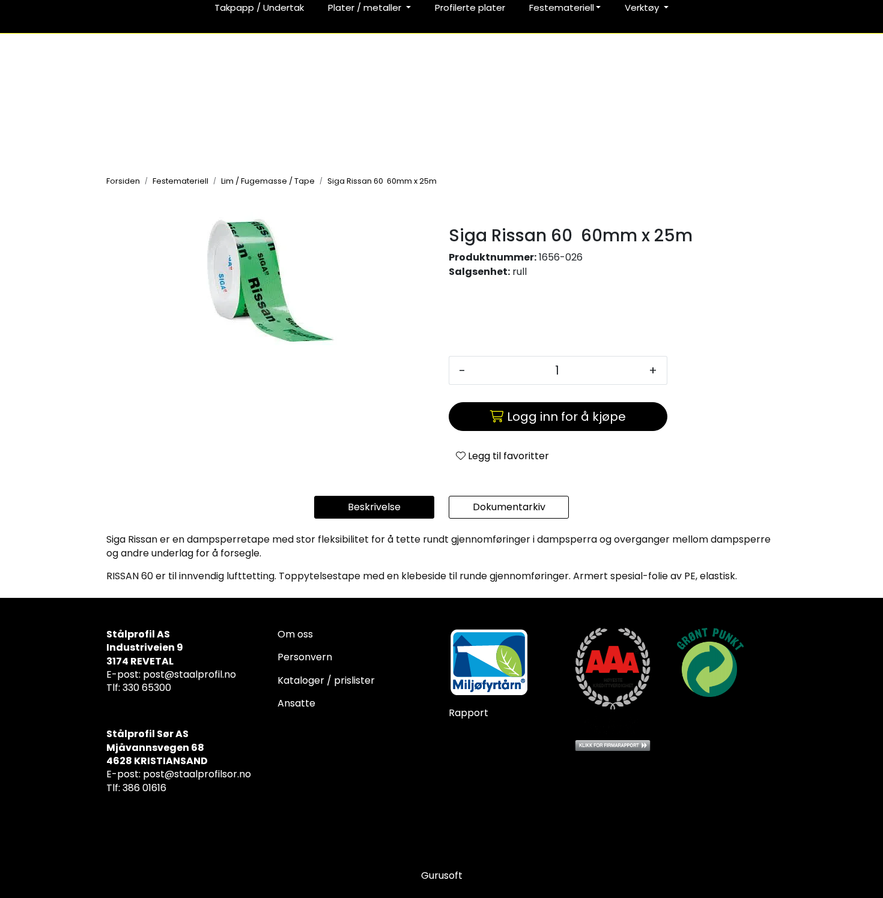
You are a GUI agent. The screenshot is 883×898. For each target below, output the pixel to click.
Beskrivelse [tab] (374, 507)
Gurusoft (442, 875)
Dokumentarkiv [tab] (509, 507)
